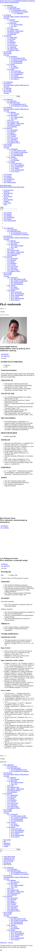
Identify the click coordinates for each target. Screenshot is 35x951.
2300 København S (9, 860)
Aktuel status (12, 37)
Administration (17, 74)
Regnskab (11, 39)
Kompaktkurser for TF (18, 10)
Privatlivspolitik (16, 61)
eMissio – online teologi (15, 31)
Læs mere (23, 947)
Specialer (15, 21)
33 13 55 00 (8, 861)
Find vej (15, 79)
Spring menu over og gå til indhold (10, 1)
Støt (5, 841)
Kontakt (10, 69)
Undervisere (16, 71)
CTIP (10, 28)
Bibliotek (11, 20)
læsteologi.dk (9, 179)
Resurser (7, 15)
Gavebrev (11, 43)
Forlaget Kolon (12, 29)
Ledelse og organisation (19, 59)
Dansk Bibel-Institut (9, 856)
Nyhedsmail (7, 844)
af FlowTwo (3, 942)
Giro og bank (12, 45)
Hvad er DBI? (8, 54)
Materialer (11, 34)
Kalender (15, 67)
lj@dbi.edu (4, 564)
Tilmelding (18, 13)
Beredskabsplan (16, 63)
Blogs (14, 66)
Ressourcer (7, 843)
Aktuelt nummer (17, 24)
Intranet (7, 176)
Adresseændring (17, 77)
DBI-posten (11, 23)
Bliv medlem (7, 840)
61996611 (5, 528)
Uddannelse (8, 5)
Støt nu (10, 40)
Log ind (10, 942)
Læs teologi (11, 7)
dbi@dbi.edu (7, 863)
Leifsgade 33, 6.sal (9, 858)
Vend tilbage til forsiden (26, 1)
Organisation (12, 56)
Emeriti (14, 75)
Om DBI (7, 51)
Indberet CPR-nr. (13, 50)
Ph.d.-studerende (17, 72)
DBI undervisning (13, 8)
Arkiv (14, 26)
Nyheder (11, 64)
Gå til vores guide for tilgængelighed (17, 1)
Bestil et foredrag (13, 32)
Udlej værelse (12, 48)
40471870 (5, 566)
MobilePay (11, 42)
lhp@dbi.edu (5, 354)
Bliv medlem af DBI (18, 58)
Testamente (11, 47)
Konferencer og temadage (19, 12)
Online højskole (10, 182)
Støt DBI (7, 36)
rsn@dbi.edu (4, 526)
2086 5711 (5, 356)
